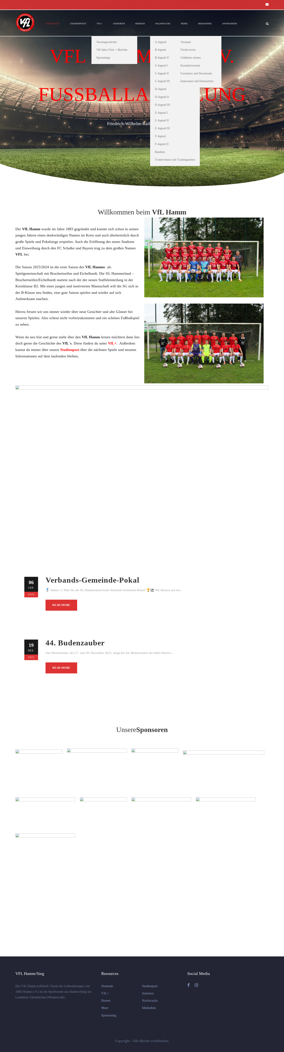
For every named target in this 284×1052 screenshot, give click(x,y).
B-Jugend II (162, 57)
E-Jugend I (161, 112)
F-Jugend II (162, 144)
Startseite (53, 23)
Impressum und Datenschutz (197, 81)
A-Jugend (160, 42)
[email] (267, 4)
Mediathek (205, 23)
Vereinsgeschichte (106, 42)
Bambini (160, 152)
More (184, 23)
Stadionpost (78, 23)
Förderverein (188, 49)
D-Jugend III (162, 104)
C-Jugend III (162, 81)
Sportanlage (103, 57)
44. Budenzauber (75, 643)
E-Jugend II (162, 120)
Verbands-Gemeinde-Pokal (92, 580)
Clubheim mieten (190, 57)
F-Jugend (160, 136)
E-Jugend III (162, 128)
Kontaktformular (190, 65)
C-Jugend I (161, 65)
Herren (140, 23)
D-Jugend (160, 89)
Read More (61, 605)
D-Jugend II (162, 96)
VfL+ (100, 23)
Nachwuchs (162, 23)
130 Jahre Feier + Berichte (111, 49)
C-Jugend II (162, 73)
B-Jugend (160, 49)
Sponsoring (229, 23)
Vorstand (185, 42)
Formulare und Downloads (196, 73)
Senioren (119, 23)
